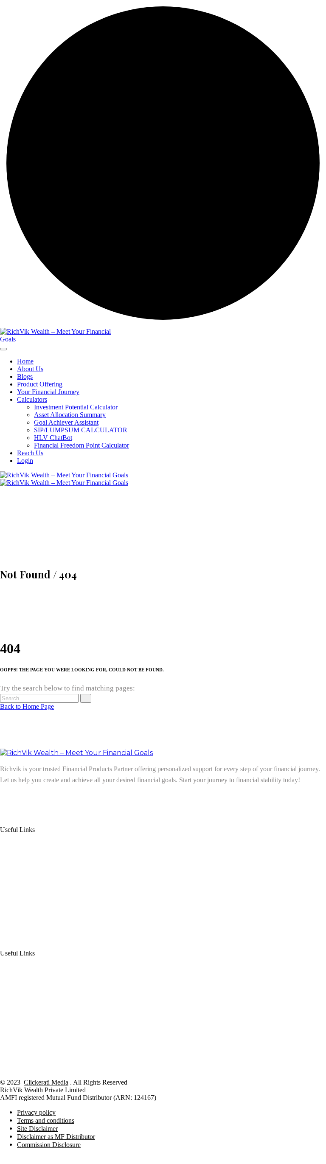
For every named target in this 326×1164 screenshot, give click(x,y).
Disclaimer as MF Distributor (56, 1136)
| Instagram (79, 797)
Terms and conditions (45, 1120)
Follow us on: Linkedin (31, 797)
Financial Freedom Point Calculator (81, 445)
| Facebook (109, 797)
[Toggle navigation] (3, 349)
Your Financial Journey (48, 391)
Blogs (25, 376)
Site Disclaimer (37, 1128)
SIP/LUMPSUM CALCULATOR (80, 430)
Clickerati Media (46, 1082)
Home (25, 361)
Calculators (32, 399)
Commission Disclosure (49, 1144)
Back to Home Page (27, 706)
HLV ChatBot (53, 437)
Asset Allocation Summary (70, 414)
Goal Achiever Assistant (66, 422)
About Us (30, 368)
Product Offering (39, 384)
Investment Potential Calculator (76, 407)
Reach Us (30, 453)
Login (25, 460)
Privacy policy (36, 1112)
